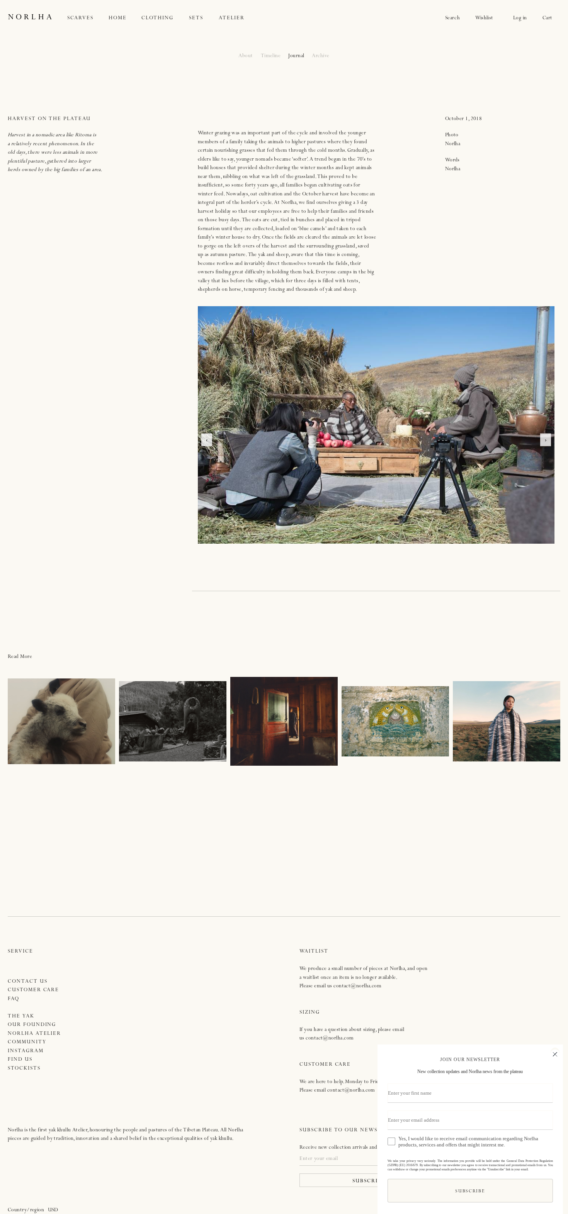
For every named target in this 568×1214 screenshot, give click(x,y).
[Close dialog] (552, 1053)
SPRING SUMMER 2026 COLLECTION (506, 721)
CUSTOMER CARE (33, 990)
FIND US (20, 1060)
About (245, 56)
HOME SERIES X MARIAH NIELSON (172, 721)
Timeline (271, 56)
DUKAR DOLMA (284, 721)
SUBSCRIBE (467, 1191)
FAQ (13, 999)
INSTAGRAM (26, 1051)
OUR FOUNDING (32, 1025)
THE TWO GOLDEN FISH (395, 721)
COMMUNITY (27, 1042)
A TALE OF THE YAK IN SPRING (61, 721)
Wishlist (486, 18)
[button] (88, 18)
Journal (296, 56)
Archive (320, 56)
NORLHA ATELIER (34, 1034)
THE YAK (21, 1016)
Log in (520, 18)
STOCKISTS (24, 1069)
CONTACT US (28, 982)
